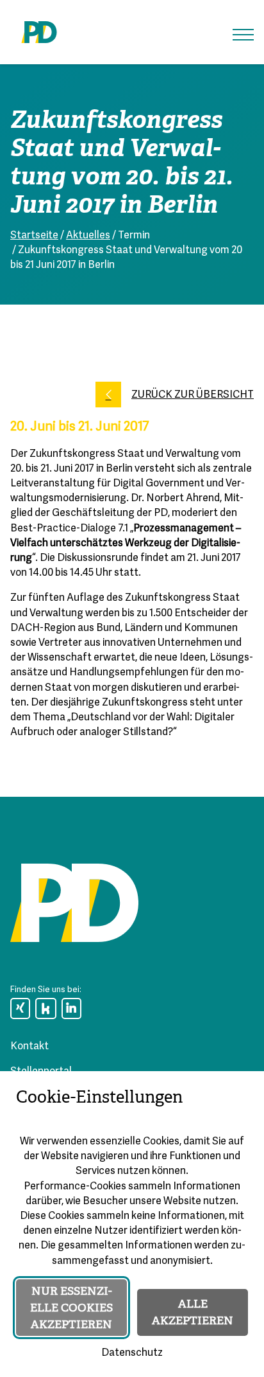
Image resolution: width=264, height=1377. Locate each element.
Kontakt (29, 1046)
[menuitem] (20, 1008)
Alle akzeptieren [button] (192, 1312)
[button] (243, 34)
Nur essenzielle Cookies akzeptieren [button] (71, 1307)
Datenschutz (132, 1353)
